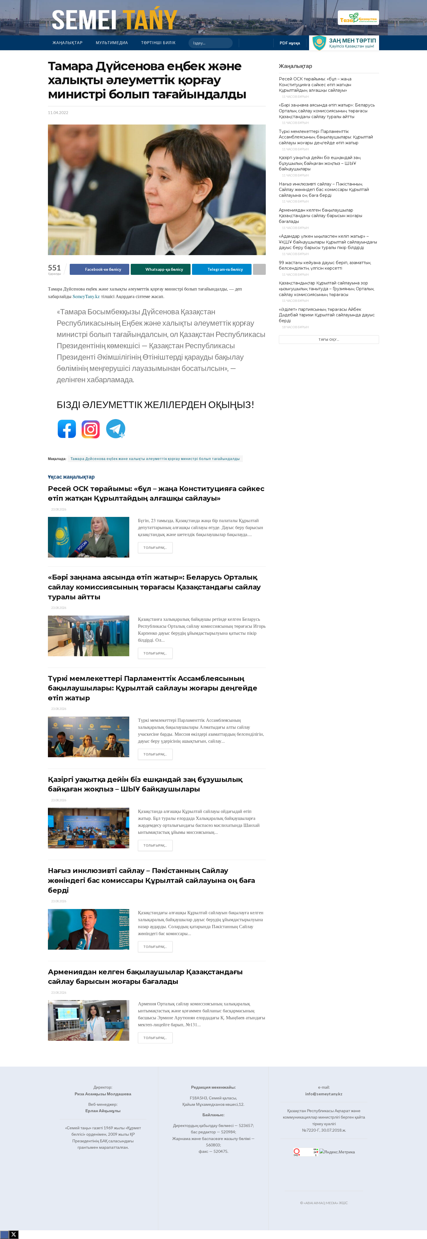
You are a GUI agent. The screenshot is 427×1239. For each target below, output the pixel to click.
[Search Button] (226, 43)
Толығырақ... (158, 547)
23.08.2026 (58, 509)
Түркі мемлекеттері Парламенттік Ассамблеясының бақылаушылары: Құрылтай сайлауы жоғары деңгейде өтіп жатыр (152, 688)
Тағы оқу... (329, 339)
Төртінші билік (158, 42)
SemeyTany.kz (86, 296)
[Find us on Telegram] (265, 42)
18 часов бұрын (295, 327)
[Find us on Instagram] (256, 42)
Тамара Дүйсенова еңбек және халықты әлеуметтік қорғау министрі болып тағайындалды (155, 459)
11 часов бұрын (295, 96)
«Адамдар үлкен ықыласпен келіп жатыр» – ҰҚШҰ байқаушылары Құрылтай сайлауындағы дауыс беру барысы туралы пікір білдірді (328, 242)
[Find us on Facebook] (247, 42)
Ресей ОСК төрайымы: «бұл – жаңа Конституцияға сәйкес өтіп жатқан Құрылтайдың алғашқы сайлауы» (315, 84)
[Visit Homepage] (113, 17)
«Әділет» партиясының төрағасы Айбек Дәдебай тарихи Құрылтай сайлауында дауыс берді (327, 315)
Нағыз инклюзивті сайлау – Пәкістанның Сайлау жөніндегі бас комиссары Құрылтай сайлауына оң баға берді (151, 880)
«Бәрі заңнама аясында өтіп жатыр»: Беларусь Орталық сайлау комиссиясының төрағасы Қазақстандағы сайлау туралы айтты (154, 587)
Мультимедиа (112, 42)
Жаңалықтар (68, 42)
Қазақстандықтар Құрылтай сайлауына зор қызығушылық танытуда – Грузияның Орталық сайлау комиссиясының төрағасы (326, 288)
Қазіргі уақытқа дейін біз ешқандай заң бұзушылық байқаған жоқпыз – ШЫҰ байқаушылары (320, 163)
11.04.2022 (58, 112)
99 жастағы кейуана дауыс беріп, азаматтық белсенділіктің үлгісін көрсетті (325, 265)
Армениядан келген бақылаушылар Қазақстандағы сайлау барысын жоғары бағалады (320, 216)
